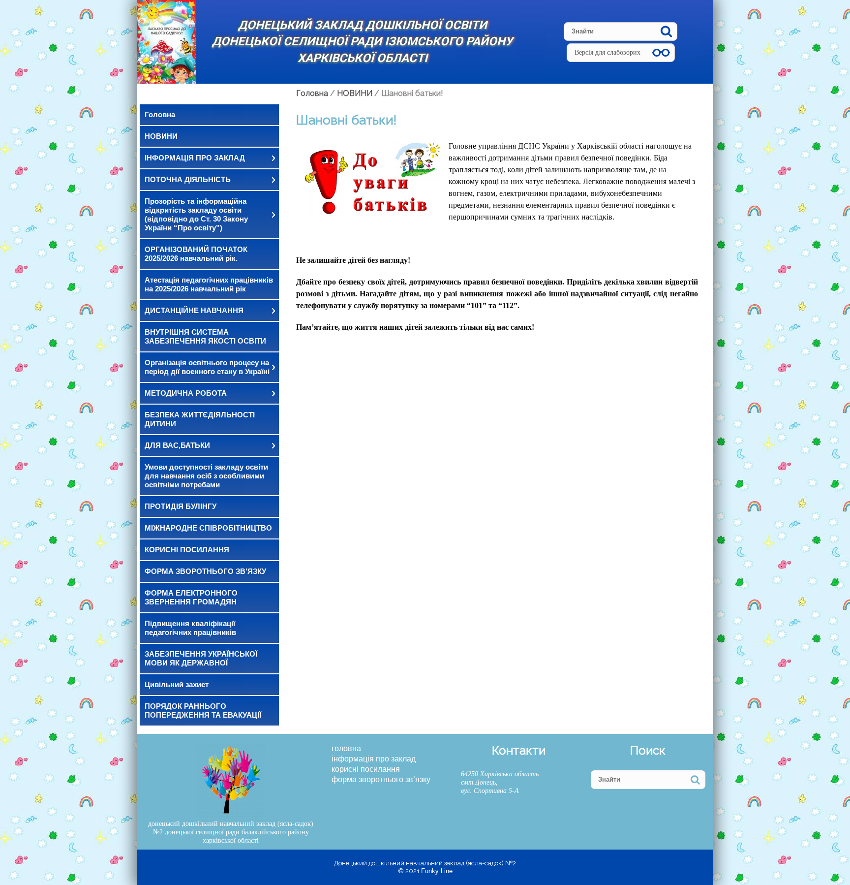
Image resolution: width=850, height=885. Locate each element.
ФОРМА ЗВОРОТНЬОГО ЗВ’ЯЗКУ (205, 571)
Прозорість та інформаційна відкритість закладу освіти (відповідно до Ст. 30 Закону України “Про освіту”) (196, 214)
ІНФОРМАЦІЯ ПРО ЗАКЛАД (195, 158)
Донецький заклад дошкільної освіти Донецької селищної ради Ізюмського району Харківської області (362, 41)
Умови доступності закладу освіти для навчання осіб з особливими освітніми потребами (206, 476)
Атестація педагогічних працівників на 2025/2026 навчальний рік (209, 284)
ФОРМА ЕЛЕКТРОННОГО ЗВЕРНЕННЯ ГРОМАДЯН (191, 597)
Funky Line (437, 871)
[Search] (666, 31)
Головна (160, 114)
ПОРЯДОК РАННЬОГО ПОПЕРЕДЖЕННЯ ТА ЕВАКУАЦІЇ (203, 710)
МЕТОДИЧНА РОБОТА (186, 393)
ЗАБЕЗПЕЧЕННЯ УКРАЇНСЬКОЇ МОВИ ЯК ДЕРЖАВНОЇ (201, 658)
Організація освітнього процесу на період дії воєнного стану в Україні (207, 367)
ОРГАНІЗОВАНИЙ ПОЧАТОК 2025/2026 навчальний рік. (196, 253)
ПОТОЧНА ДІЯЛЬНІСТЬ (188, 179)
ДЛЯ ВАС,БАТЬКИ (177, 445)
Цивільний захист (177, 684)
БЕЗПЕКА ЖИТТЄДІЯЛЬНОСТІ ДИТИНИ (200, 419)
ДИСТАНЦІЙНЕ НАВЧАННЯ (194, 310)
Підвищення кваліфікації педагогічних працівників (190, 627)
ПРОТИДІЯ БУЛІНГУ (180, 506)
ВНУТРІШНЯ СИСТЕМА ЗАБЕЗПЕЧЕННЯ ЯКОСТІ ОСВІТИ (205, 336)
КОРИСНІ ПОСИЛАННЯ (187, 549)
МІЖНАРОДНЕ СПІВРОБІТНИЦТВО (208, 528)
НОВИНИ (161, 136)
